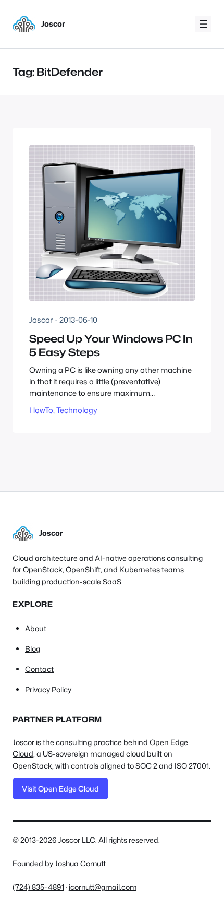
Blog (32, 649)
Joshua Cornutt (80, 863)
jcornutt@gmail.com (102, 887)
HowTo (41, 410)
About (35, 628)
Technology (76, 410)
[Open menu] (203, 24)
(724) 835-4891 (38, 887)
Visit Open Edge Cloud (60, 789)
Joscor (53, 23)
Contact (39, 669)
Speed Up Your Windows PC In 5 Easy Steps (111, 345)
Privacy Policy (48, 689)
